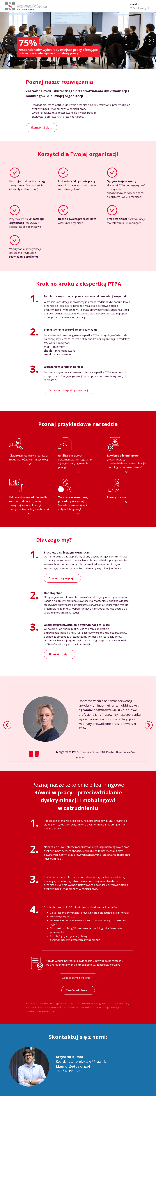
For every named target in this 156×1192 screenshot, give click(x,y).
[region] (78, 40)
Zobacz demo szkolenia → (78, 977)
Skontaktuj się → (60, 654)
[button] (6, 40)
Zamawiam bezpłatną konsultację (69, 390)
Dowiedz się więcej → (62, 578)
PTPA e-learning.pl (139, 8)
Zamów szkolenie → (78, 990)
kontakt (134, 4)
